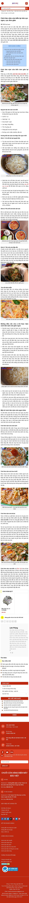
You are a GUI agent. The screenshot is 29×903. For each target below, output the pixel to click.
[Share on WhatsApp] (2, 621)
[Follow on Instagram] (12, 652)
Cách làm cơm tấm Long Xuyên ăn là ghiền (13, 670)
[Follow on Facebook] (10, 652)
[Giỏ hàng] (26, 3)
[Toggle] (26, 694)
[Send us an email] (11, 819)
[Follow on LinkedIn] (16, 819)
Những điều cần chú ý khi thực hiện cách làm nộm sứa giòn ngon (14, 57)
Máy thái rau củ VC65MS (6, 609)
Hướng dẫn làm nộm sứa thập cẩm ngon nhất (14, 53)
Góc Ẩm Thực (10, 11)
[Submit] (26, 8)
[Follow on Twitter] (8, 819)
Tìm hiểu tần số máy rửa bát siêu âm (11, 677)
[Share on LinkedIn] (15, 621)
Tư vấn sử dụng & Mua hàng (9, 688)
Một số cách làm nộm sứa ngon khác (13, 59)
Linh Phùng (14, 628)
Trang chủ (3, 11)
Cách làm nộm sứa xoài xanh (13, 61)
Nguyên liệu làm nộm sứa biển (13, 51)
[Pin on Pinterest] (13, 621)
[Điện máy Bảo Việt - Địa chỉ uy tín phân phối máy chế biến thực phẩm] (15, 3)
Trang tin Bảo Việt (6, 686)
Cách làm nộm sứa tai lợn (12, 64)
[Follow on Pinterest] (13, 819)
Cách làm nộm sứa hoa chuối (13, 62)
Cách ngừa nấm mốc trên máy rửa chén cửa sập (15, 664)
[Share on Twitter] (7, 621)
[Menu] (2, 3)
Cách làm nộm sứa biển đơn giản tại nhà (14, 49)
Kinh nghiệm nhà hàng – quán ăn (10, 691)
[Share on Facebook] (5, 621)
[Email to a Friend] (10, 621)
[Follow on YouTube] (19, 819)
